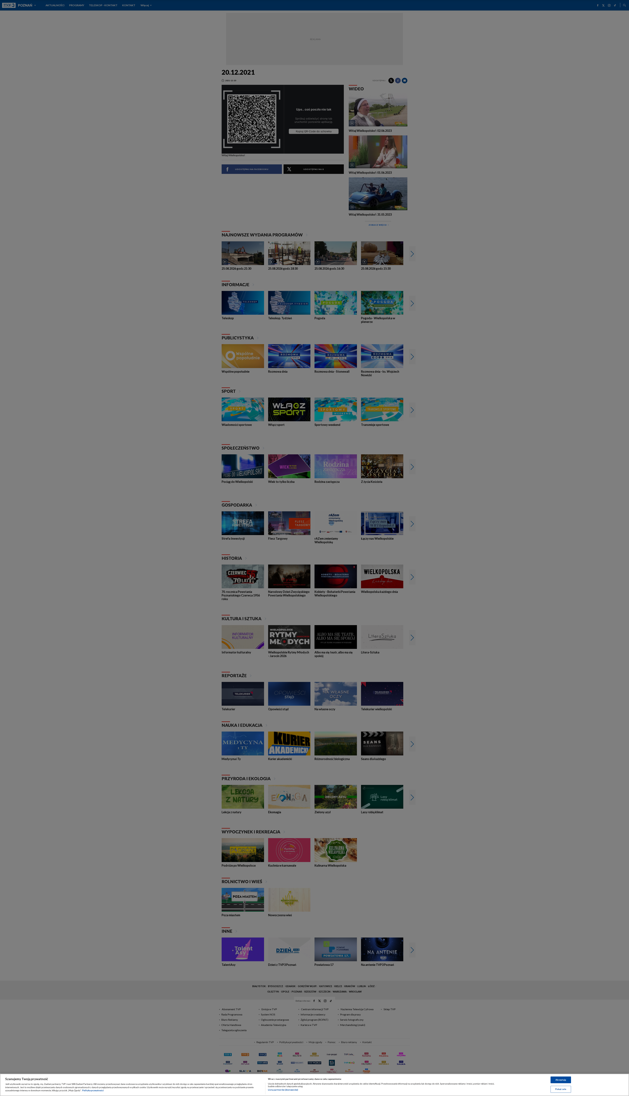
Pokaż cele (560, 1089)
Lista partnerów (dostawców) (283, 1089)
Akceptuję (560, 1079)
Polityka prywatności (93, 1090)
